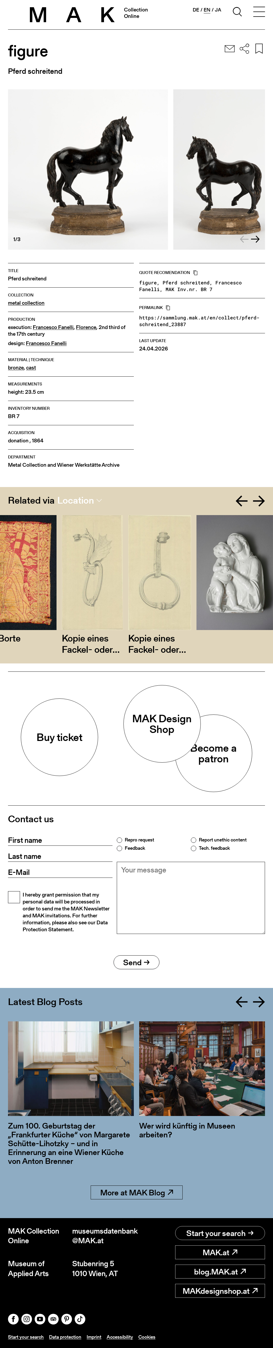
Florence (86, 327)
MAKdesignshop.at (216, 1290)
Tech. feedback (214, 848)
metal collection (26, 303)
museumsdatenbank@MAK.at (104, 1236)
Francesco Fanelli (53, 327)
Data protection (65, 1337)
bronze (16, 367)
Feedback (135, 848)
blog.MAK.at (216, 1271)
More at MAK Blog (132, 1192)
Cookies (146, 1337)
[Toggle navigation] (259, 12)
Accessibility (120, 1337)
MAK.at (216, 1252)
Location (75, 500)
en (207, 10)
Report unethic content (223, 839)
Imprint (94, 1337)
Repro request (139, 839)
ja (218, 10)
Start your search (216, 1233)
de (196, 10)
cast (31, 367)
